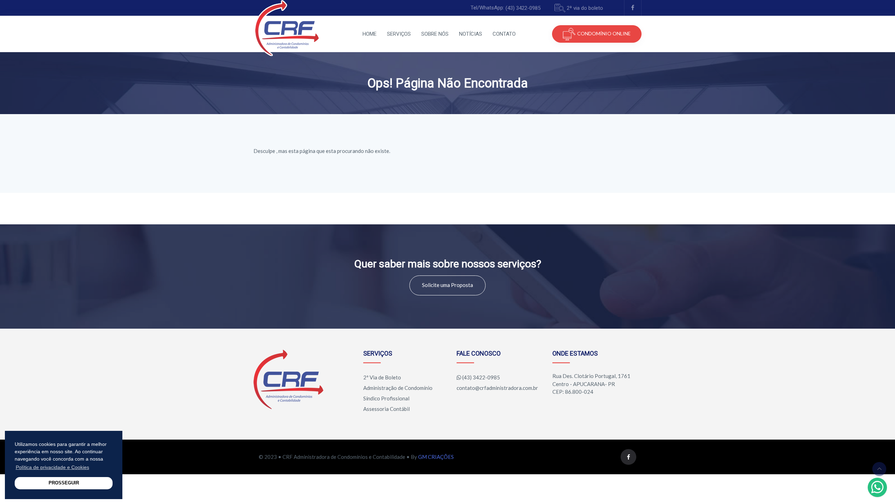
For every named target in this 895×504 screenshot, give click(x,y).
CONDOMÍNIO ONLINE (604, 33)
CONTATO (504, 34)
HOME (370, 34)
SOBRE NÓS (435, 34)
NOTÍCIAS (470, 34)
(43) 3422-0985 (523, 8)
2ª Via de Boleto (382, 377)
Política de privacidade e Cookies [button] (52, 467)
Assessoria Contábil (386, 409)
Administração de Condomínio (397, 388)
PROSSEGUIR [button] (64, 483)
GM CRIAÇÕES (436, 457)
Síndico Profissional (386, 398)
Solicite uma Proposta (447, 285)
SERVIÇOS (399, 34)
